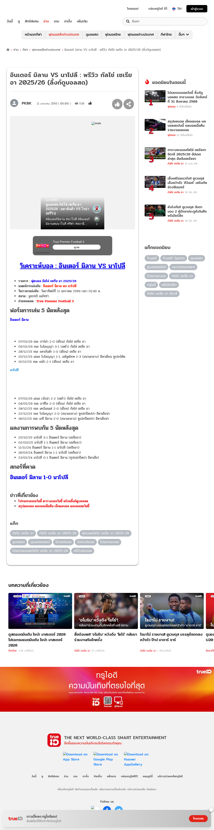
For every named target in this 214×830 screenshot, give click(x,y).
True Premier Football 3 (55, 301)
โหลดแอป (133, 8)
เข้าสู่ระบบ (197, 8)
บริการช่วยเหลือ (136, 789)
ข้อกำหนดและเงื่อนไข (86, 789)
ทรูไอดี (151, 284)
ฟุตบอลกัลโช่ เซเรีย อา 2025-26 (105, 533)
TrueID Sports (174, 258)
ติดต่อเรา (151, 789)
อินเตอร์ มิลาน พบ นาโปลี (59, 286)
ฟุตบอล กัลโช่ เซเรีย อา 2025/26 (53, 281)
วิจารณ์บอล (63, 542)
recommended (183, 267)
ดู (19, 21)
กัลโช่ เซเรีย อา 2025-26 (57, 533)
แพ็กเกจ (111, 776)
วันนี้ (10, 21)
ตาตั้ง (68, 21)
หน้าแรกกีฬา (33, 34)
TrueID (19, 8)
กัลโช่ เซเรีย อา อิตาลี (162, 293)
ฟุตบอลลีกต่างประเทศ (64, 34)
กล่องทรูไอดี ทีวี (157, 8)
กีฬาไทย (166, 34)
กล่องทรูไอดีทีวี (129, 776)
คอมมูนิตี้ (148, 776)
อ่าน (46, 21)
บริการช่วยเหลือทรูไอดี (170, 776)
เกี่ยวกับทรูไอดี (65, 789)
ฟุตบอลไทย (113, 34)
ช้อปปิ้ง (98, 776)
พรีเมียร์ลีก (169, 284)
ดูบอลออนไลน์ (40, 542)
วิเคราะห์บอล (85, 542)
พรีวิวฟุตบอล (83, 550)
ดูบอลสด (92, 34)
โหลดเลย (198, 818)
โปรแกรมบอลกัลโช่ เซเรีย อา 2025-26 (40, 550)
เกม (56, 21)
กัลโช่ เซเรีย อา (23, 533)
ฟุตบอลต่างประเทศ (141, 34)
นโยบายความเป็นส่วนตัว (112, 789)
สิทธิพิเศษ (31, 21)
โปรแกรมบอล (109, 542)
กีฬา (25, 49)
